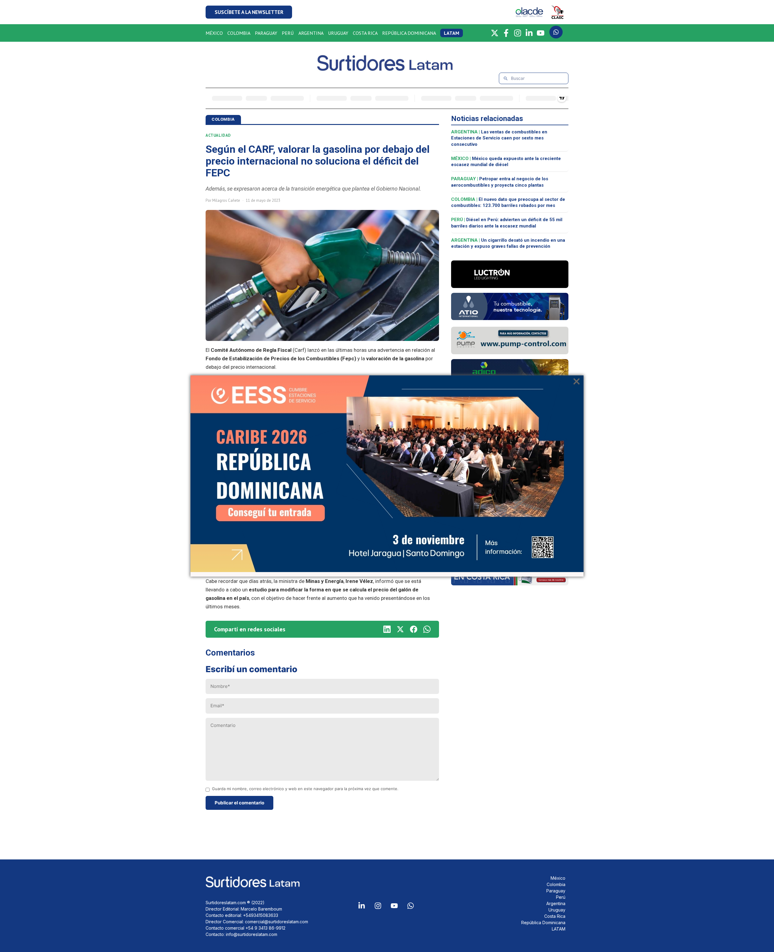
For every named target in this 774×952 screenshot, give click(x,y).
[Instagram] (518, 33)
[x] (400, 629)
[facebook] (413, 629)
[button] (249, 12)
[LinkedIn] (529, 33)
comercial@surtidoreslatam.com (276, 921)
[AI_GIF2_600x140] (509, 318)
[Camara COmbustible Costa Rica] (509, 584)
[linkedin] (387, 629)
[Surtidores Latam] (387, 69)
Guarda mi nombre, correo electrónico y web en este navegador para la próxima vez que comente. (305, 789)
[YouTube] (541, 33)
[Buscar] (505, 78)
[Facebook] (506, 33)
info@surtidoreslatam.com (251, 934)
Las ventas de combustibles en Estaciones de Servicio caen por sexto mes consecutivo (499, 138)
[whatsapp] (427, 629)
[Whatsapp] (410, 905)
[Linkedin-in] (361, 905)
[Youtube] (394, 905)
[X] (495, 33)
